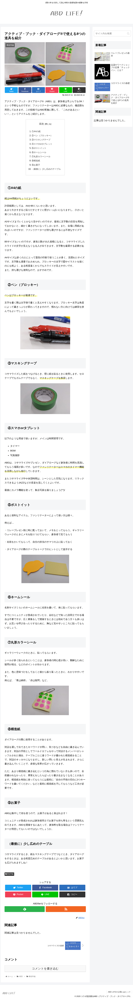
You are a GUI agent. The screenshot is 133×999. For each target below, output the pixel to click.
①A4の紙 (36, 131)
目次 (41, 124)
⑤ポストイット (39, 148)
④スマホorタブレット (42, 144)
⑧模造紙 (36, 160)
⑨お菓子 (36, 165)
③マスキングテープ (41, 139)
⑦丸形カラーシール (41, 156)
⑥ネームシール (39, 152)
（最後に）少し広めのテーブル (46, 169)
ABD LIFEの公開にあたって (119, 992)
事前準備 (10, 874)
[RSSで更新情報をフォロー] (66, 909)
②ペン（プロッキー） (42, 135)
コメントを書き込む (45, 968)
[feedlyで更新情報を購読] (25, 909)
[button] (128, 33)
